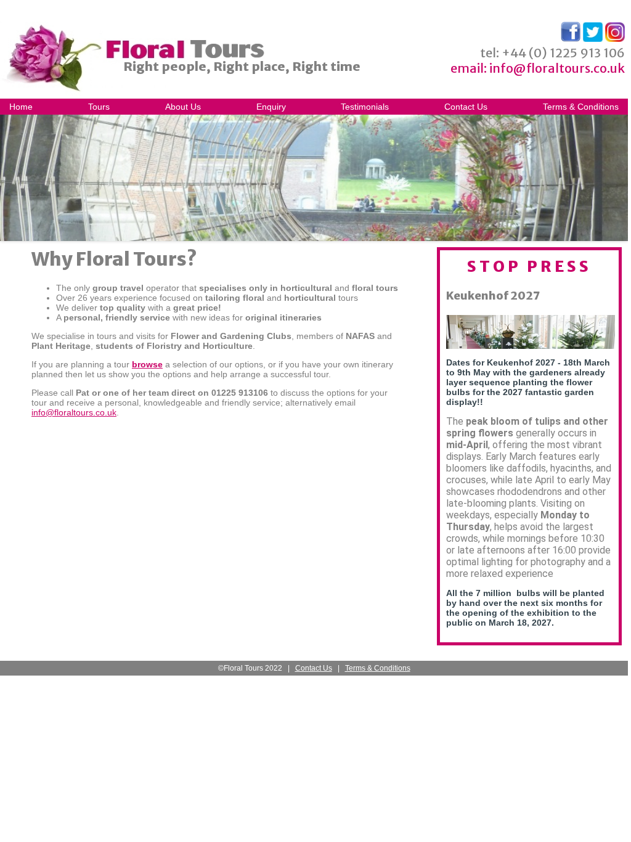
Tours (99, 107)
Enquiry (271, 107)
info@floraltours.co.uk (73, 412)
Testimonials (365, 107)
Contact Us (465, 107)
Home (21, 107)
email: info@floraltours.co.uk (537, 68)
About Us (183, 107)
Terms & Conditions (581, 107)
